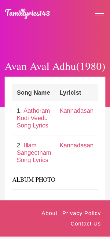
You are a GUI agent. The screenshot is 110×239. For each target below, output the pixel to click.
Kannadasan (77, 110)
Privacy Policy (81, 213)
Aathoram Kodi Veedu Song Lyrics (33, 118)
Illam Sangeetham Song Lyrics (34, 152)
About (49, 213)
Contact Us (86, 224)
